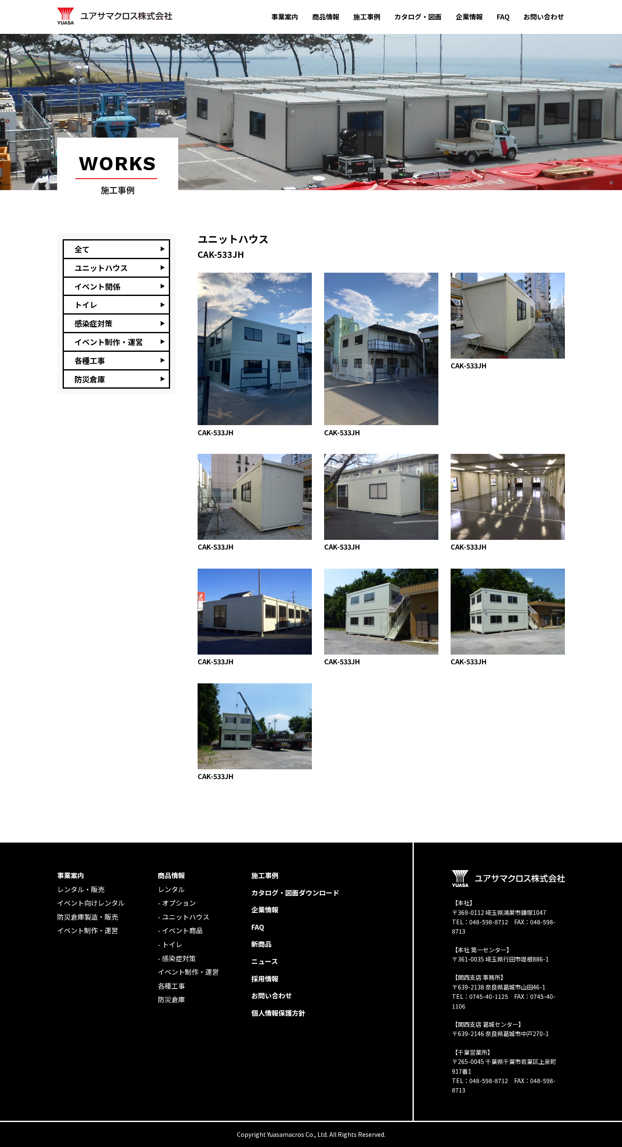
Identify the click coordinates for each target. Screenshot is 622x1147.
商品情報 (171, 875)
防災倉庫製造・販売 (87, 917)
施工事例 (264, 875)
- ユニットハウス (183, 917)
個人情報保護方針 (278, 1013)
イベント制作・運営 (87, 930)
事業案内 (70, 875)
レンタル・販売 (81, 889)
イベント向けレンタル (91, 903)
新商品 (261, 944)
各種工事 (171, 986)
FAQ (257, 927)
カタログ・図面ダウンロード (295, 892)
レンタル (171, 889)
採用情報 (264, 978)
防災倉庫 (171, 999)
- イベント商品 (180, 930)
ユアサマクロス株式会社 (114, 16)
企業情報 (264, 909)
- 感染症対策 (177, 958)
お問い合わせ (271, 995)
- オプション (177, 903)
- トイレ (170, 944)
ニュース (264, 961)
